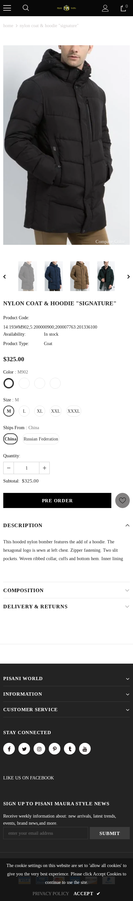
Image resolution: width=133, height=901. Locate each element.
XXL (55, 411)
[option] (66, 145)
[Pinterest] (54, 748)
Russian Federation (41, 439)
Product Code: (16, 317)
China (10, 439)
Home (8, 25)
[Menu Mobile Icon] (7, 8)
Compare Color (110, 241)
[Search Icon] (26, 8)
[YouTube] (85, 748)
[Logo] (66, 8)
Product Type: (16, 343)
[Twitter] (24, 748)
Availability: (14, 334)
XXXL (73, 411)
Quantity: (11, 455)
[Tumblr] (70, 748)
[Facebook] (9, 748)
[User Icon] (105, 8)
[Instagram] (39, 748)
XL (40, 411)
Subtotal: (11, 481)
